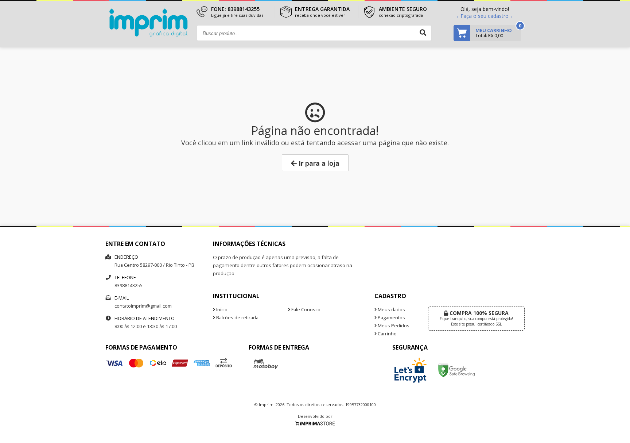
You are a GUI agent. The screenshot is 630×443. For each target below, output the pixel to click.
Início (221, 310)
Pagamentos (391, 318)
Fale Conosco (305, 310)
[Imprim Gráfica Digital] (150, 34)
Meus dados (391, 310)
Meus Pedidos (393, 326)
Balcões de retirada (236, 318)
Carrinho (387, 334)
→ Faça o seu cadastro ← (484, 15)
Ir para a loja (318, 163)
